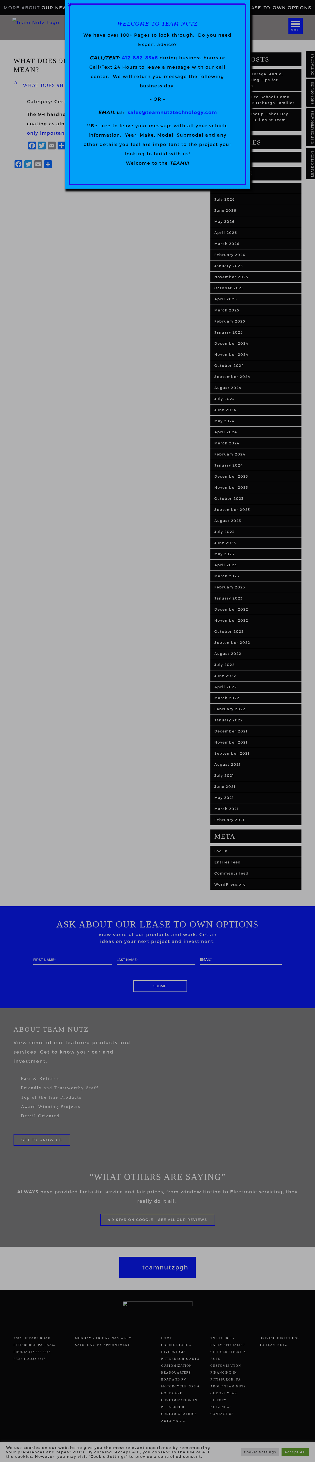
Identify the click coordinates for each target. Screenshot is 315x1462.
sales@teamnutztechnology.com (172, 112)
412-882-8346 (140, 57)
